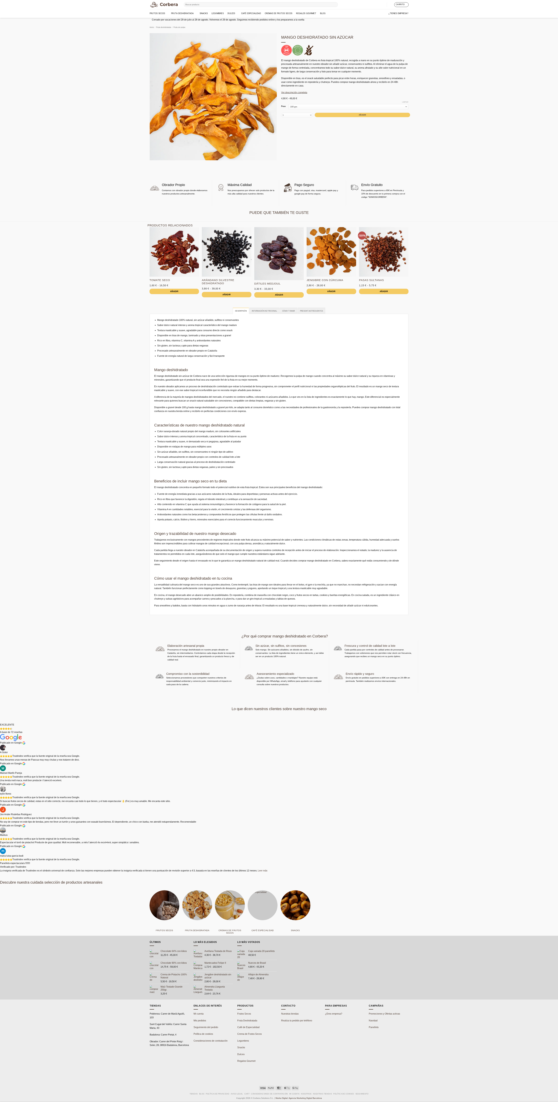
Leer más (262, 870)
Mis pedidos (200, 1020)
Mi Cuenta (294, 1094)
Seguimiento (362, 1094)
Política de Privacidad (217, 1094)
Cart (247, 1094)
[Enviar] (335, 4)
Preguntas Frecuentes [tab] (311, 311)
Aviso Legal (237, 1094)
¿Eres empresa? (333, 1013)
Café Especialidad (251, 13)
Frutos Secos (157, 13)
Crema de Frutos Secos (249, 1034)
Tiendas (194, 1094)
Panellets (374, 1027)
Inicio (152, 27)
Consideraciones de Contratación (269, 1094)
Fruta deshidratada (182, 13)
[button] (390, 4)
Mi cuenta (199, 1013)
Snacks (204, 13)
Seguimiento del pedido (206, 1027)
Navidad (373, 1020)
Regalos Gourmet (306, 13)
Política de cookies (203, 1034)
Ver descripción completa (294, 92)
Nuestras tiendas (290, 1013)
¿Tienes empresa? (398, 13)
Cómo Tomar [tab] (288, 311)
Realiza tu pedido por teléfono (296, 1020)
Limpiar (405, 102)
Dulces (231, 13)
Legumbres (218, 13)
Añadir (362, 115)
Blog (323, 13)
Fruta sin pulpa (179, 27)
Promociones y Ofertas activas (384, 1013)
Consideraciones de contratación (211, 1041)
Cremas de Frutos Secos (278, 13)
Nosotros (306, 1094)
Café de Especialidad (248, 1027)
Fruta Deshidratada (247, 1020)
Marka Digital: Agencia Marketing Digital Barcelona (299, 1098)
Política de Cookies (343, 1094)
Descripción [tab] (241, 311)
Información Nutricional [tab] (264, 311)
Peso (283, 106)
